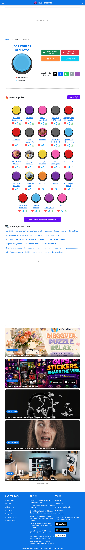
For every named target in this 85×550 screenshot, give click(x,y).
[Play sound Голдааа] (62, 198)
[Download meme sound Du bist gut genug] (72, 189)
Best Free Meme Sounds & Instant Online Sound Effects (67, 518)
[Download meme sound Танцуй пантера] (46, 167)
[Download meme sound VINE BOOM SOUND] (20, 167)
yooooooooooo (72, 248)
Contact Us (59, 504)
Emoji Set (8, 514)
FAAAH (55, 183)
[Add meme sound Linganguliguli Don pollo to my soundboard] (65, 123)
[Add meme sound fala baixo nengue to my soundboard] (26, 123)
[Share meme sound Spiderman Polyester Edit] (23, 211)
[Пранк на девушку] (68, 154)
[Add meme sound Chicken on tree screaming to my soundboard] (26, 189)
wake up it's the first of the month (29, 231)
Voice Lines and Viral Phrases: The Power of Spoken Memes (42, 532)
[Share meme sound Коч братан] (68, 167)
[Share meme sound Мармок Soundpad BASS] (16, 123)
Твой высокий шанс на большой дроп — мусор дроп (29, 141)
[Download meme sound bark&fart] (20, 145)
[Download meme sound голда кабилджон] (52, 211)
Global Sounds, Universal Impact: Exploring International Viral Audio (42, 512)
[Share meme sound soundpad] (42, 189)
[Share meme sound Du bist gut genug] (68, 189)
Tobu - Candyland (42, 119)
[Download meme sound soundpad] (46, 189)
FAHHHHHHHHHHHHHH (56, 141)
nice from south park (14, 252)
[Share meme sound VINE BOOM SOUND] (16, 167)
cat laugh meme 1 (29, 162)
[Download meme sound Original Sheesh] (39, 211)
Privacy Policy (59, 510)
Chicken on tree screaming (29, 184)
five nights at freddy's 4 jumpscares (20, 248)
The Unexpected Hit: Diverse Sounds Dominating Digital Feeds (42, 543)
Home (7, 39)
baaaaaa (48, 231)
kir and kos (73, 231)
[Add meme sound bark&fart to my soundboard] (13, 145)
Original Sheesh (36, 206)
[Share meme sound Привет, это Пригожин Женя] (68, 145)
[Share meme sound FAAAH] (55, 189)
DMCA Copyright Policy (63, 507)
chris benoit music (32, 243)
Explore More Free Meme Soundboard (42, 219)
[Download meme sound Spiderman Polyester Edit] (26, 211)
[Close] (57, 256)
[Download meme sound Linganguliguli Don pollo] (72, 123)
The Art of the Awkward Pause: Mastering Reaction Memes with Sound (41, 518)
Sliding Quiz (9, 507)
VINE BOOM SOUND (16, 162)
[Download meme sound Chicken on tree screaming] (33, 189)
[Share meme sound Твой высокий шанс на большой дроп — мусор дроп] (29, 145)
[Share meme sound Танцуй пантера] (42, 167)
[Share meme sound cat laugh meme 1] (29, 167)
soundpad (43, 183)
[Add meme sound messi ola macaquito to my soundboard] (52, 167)
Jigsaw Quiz (9, 510)
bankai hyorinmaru (49, 243)
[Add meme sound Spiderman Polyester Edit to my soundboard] (19, 211)
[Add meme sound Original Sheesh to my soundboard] (32, 211)
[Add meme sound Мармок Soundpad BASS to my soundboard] (13, 123)
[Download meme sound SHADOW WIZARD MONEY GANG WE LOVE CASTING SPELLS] (20, 189)
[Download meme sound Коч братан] (72, 167)
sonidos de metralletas (54, 252)
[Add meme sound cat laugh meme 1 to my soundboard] (26, 167)
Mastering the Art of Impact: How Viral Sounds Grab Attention (42, 537)
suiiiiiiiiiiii (9, 231)
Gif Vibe (8, 504)
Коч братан (68, 161)
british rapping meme (33, 252)
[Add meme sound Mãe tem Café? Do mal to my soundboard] (52, 123)
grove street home (56, 248)
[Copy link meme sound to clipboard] (72, 74)
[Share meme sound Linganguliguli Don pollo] (68, 123)
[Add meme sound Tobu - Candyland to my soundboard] (39, 123)
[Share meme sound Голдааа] (62, 211)
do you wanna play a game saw (47, 235)
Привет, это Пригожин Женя (68, 141)
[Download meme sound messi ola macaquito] (59, 167)
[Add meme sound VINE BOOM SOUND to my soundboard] (13, 167)
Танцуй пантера (42, 162)
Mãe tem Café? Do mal (55, 119)
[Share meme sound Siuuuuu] (42, 145)
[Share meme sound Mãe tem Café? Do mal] (55, 123)
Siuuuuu (42, 140)
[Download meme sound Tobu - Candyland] (46, 123)
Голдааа (62, 205)
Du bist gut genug (68, 184)
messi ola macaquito (55, 162)
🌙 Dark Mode (60, 536)
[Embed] (77, 74)
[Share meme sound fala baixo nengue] (29, 123)
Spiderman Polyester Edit (23, 206)
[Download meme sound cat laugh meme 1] (33, 167)
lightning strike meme (15, 239)
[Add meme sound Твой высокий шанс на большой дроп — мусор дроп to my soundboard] (26, 145)
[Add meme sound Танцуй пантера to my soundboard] (39, 167)
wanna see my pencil (58, 239)
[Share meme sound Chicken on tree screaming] (29, 189)
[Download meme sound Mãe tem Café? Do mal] (59, 123)
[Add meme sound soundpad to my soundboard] (39, 189)
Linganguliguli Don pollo (69, 119)
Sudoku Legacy (10, 521)
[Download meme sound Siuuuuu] (46, 145)
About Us (58, 500)
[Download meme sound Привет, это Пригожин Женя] (72, 145)
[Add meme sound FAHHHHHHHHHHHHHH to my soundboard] (52, 145)
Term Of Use (59, 514)
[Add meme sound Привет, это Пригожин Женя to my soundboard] (65, 145)
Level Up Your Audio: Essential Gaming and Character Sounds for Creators (42, 525)
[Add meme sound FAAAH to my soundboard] (52, 189)
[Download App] (61, 524)
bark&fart (16, 140)
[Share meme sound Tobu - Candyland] (42, 123)
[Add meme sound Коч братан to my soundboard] (65, 167)
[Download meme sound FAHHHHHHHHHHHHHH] (59, 145)
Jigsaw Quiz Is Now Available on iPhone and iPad (41, 501)
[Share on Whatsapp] (66, 74)
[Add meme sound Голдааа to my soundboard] (58, 211)
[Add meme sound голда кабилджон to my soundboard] (45, 211)
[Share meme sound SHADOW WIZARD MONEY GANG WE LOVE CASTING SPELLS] (16, 189)
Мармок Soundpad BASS (16, 119)
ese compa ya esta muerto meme (19, 235)
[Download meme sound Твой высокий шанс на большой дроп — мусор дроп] (33, 145)
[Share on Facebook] (60, 74)
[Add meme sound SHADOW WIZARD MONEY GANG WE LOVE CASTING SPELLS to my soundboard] (13, 189)
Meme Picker (9, 500)
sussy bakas (41, 248)
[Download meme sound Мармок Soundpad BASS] (20, 123)
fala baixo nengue (29, 119)
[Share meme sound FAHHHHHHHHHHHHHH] (55, 145)
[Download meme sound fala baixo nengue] (33, 123)
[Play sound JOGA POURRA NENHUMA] (22, 64)
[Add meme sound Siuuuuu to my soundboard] (39, 145)
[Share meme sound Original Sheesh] (36, 211)
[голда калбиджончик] (49, 198)
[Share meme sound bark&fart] (16, 145)
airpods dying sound (14, 243)
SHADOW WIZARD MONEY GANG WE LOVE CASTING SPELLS (16, 184)
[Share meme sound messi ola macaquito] (55, 167)
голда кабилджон (49, 206)
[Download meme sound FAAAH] (59, 189)
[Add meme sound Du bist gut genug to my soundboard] (65, 189)
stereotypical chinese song (36, 239)
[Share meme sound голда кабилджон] (49, 211)
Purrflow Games (10, 517)
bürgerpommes (60, 231)
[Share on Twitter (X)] (55, 74)
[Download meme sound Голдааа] (65, 211)
